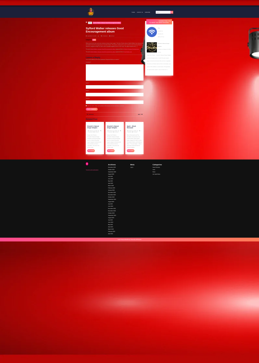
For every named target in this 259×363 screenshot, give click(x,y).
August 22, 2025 (132, 130)
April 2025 (110, 183)
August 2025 (111, 174)
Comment (88, 62)
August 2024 (111, 201)
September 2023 (112, 215)
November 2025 (112, 167)
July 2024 (110, 204)
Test (159, 28)
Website (88, 98)
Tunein (133, 12)
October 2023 (111, 213)
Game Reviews (156, 167)
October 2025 (111, 169)
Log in (131, 167)
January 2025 (111, 190)
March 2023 (111, 229)
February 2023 (111, 231)
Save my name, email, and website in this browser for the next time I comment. (105, 105)
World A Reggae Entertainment (131, 49)
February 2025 (111, 187)
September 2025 (112, 171)
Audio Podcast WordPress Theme (126, 239)
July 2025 (110, 176)
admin (160, 31)
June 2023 (110, 222)
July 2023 (110, 220)
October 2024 (111, 197)
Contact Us (140, 12)
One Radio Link (128, 51)
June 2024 (110, 206)
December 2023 (112, 208)
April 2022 (110, 233)
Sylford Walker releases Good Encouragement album (103, 49)
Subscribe (147, 12)
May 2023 (110, 224)
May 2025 (110, 181)
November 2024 (112, 194)
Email (87, 90)
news (90, 22)
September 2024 (112, 199)
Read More (91, 151)
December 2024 (112, 192)
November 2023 (112, 210)
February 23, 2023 (93, 130)
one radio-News (156, 174)
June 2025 (110, 178)
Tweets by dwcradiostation (92, 170)
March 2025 (111, 185)
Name (87, 83)
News (154, 171)
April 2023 (110, 226)
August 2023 (111, 217)
